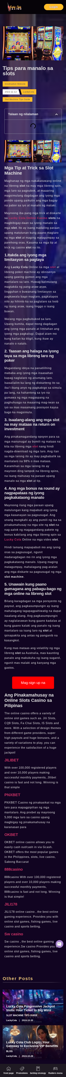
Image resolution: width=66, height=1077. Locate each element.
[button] (56, 114)
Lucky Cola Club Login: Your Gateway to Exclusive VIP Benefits (32, 1044)
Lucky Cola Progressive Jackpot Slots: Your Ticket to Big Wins (30, 1008)
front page (9, 1073)
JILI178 (10, 904)
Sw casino (13, 934)
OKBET (11, 834)
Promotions (22, 1073)
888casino (13, 869)
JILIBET (11, 760)
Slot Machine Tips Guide (17, 99)
